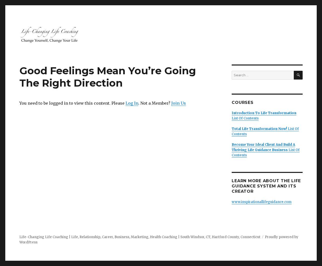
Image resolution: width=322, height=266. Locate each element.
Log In (132, 103)
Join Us (178, 103)
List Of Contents (266, 150)
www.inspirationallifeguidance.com (262, 202)
